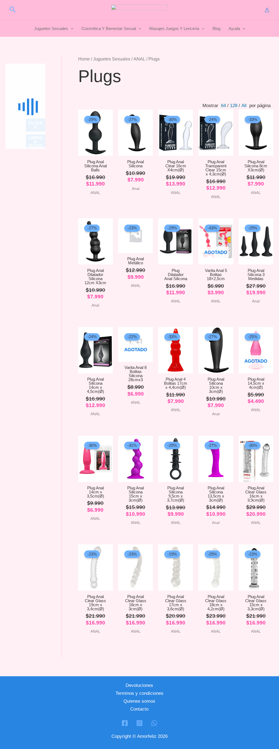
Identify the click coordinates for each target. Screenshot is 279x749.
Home (84, 59)
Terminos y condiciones (139, 693)
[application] (70, 28)
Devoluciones (139, 685)
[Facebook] (125, 723)
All (244, 105)
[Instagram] (139, 723)
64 (223, 105)
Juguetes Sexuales (111, 59)
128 (233, 105)
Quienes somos (139, 701)
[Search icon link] (13, 10)
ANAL (139, 59)
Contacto (139, 709)
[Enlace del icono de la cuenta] (267, 10)
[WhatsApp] (154, 723)
